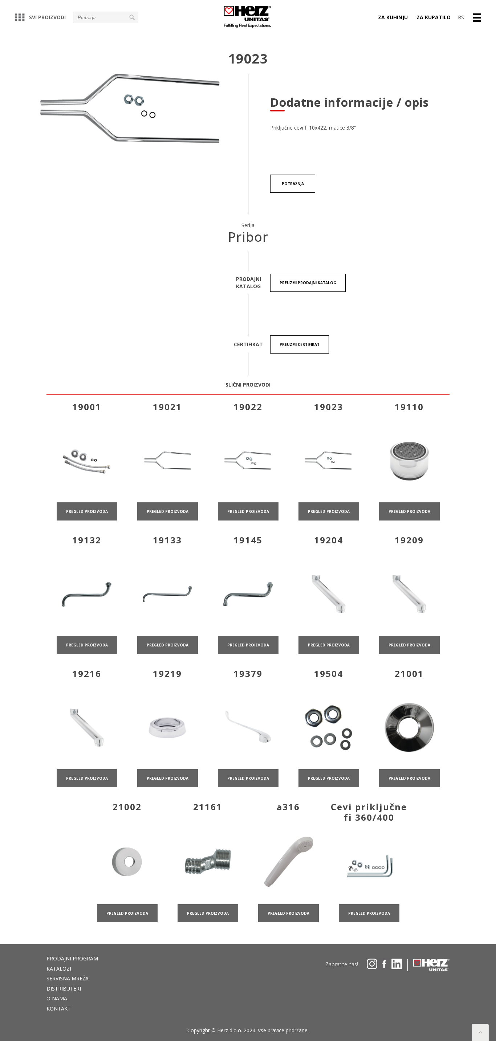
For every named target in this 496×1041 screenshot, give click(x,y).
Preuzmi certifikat (300, 344)
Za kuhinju (393, 17)
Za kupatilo (433, 17)
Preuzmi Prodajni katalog (308, 282)
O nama (56, 998)
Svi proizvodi (47, 17)
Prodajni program (72, 958)
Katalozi (58, 968)
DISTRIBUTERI (63, 988)
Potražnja (293, 183)
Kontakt (58, 1008)
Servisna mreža (67, 978)
